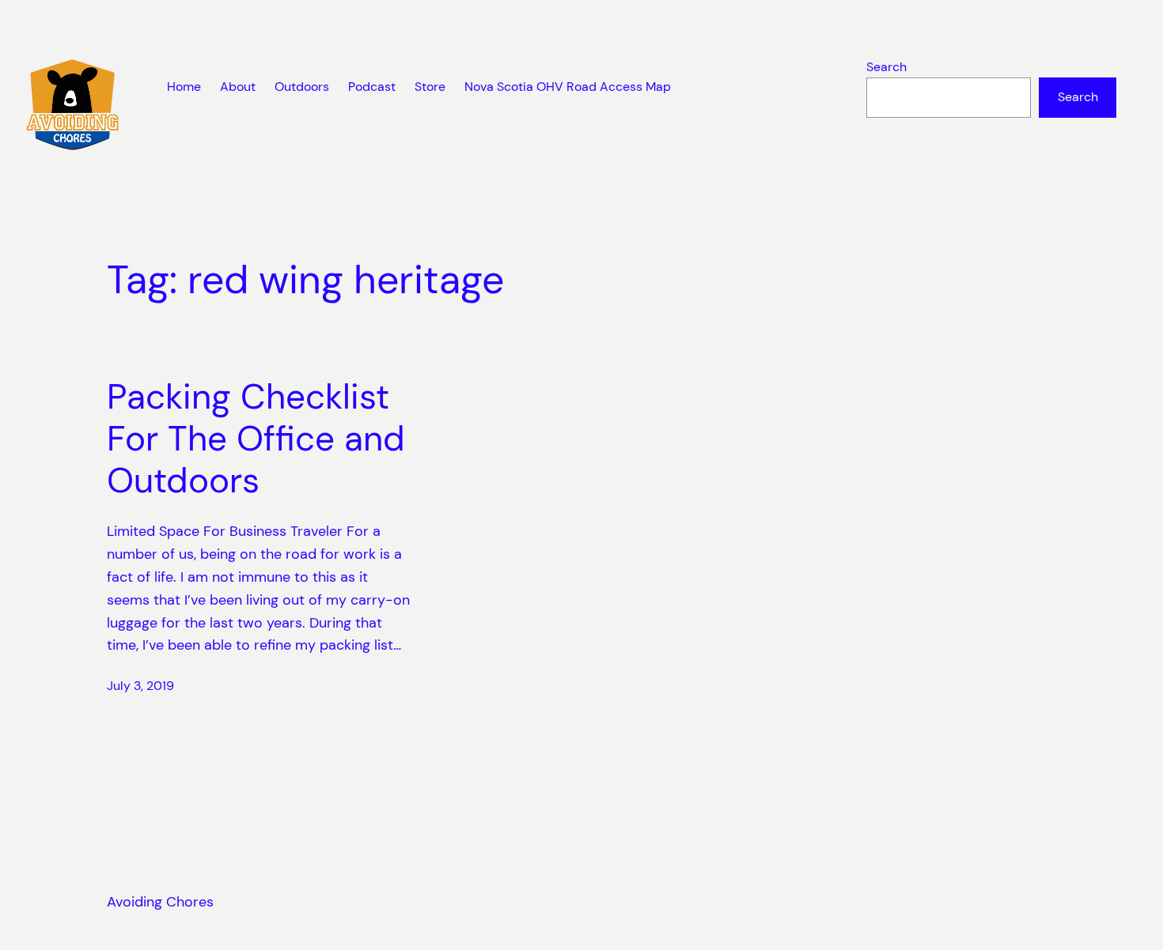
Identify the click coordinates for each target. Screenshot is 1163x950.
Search (886, 66)
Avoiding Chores (160, 901)
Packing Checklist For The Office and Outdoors (256, 438)
